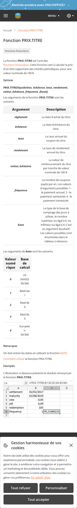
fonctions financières (17, 51)
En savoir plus (40, 477)
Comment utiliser (13, 359)
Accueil (7, 30)
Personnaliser (56, 488)
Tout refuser (20, 488)
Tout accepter (38, 499)
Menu (52, 16)
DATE (63, 353)
